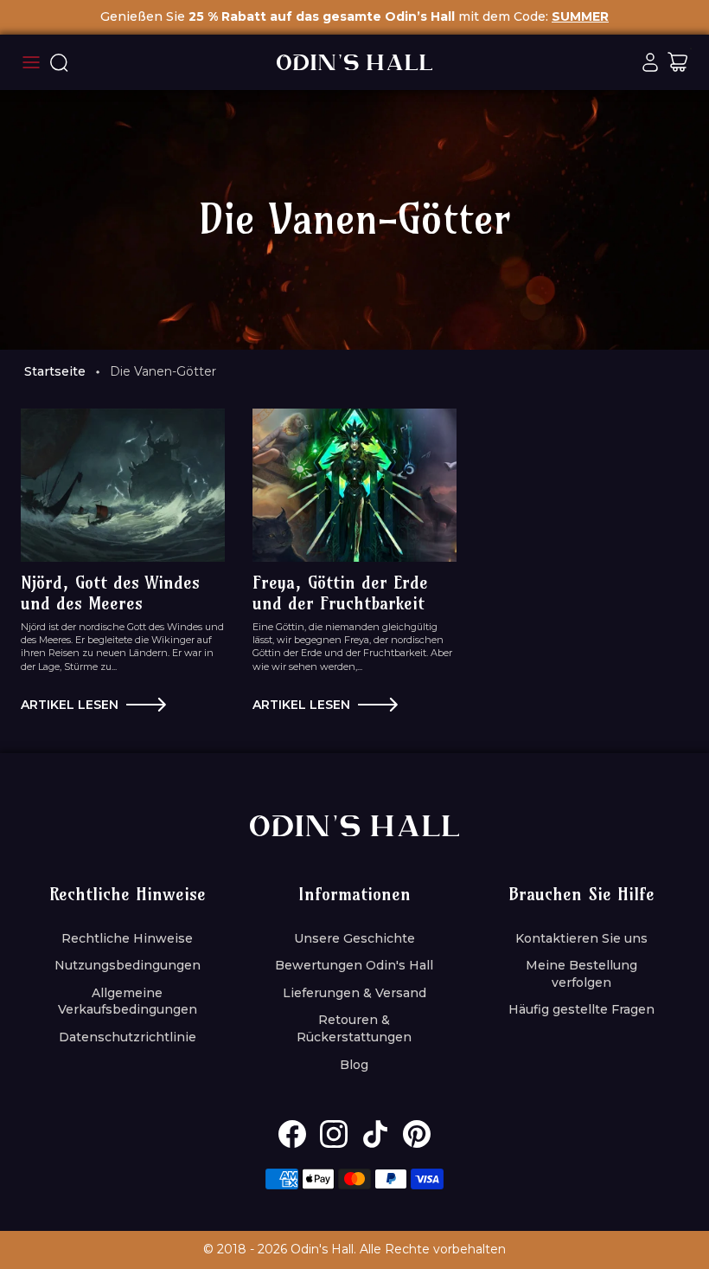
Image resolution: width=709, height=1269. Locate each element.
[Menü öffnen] (31, 62)
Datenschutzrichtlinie (127, 1037)
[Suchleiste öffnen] (58, 62)
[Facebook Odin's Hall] (292, 1134)
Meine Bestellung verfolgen (581, 973)
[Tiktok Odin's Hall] (375, 1134)
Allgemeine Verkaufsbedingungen (127, 1001)
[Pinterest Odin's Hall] (417, 1134)
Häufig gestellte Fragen (581, 1009)
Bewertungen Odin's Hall (354, 965)
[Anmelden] (650, 62)
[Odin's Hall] (354, 62)
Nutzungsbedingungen (127, 965)
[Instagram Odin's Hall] (334, 1134)
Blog (354, 1065)
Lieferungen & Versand (354, 993)
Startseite (55, 371)
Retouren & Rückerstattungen (354, 1028)
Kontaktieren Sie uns (581, 938)
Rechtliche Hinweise (127, 938)
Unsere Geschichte (354, 938)
